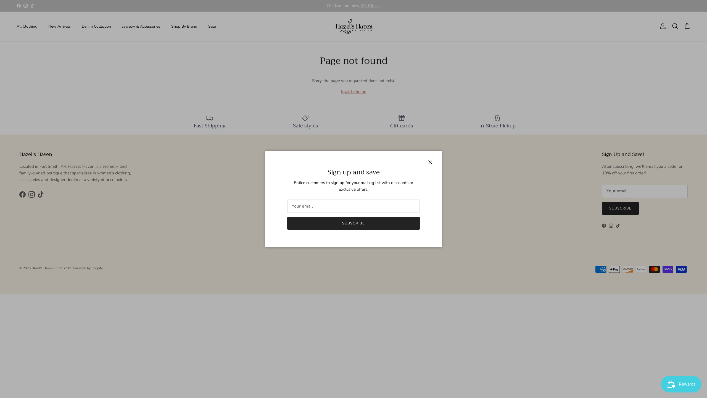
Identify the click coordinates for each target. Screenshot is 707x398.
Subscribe (353, 223)
